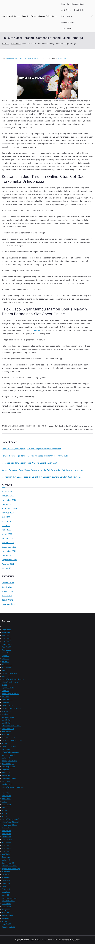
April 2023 (6, 530)
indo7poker (6, 714)
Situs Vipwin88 (7, 915)
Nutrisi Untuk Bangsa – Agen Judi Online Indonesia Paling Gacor (29, 16)
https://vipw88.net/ (9, 673)
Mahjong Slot (7, 839)
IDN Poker (6, 872)
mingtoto (5, 653)
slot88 (4, 743)
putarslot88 (6, 805)
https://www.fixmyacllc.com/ (13, 679)
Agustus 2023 (8, 513)
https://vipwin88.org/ (10, 682)
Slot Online (66, 10)
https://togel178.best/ (10, 822)
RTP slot (37, 330)
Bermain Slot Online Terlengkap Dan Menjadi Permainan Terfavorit (31, 449)
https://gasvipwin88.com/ (12, 740)
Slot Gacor (6, 632)
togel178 (5, 659)
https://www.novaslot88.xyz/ (13, 787)
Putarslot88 (6, 904)
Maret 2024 (7, 491)
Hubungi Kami (77, 4)
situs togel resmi (8, 755)
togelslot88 (6, 807)
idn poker (5, 662)
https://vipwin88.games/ (11, 708)
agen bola (6, 918)
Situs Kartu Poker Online (11, 726)
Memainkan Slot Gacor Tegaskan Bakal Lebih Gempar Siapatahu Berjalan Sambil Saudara (41, 477)
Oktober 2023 (8, 504)
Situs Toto (6, 772)
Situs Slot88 (6, 837)
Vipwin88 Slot (7, 699)
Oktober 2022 (8, 555)
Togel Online (79, 10)
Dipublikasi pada (33, 58)
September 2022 (9, 560)
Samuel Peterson (12, 58)
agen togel (6, 892)
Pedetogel (6, 889)
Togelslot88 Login (9, 778)
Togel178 (5, 702)
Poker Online (67, 16)
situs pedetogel (8, 764)
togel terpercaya (8, 767)
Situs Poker (6, 775)
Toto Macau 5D (8, 729)
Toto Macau (6, 650)
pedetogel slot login (9, 761)
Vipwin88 (5, 635)
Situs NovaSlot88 (8, 927)
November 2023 (9, 500)
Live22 (4, 802)
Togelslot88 (6, 630)
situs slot (5, 813)
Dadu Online (6, 857)
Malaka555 (6, 676)
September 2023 (9, 508)
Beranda (65, 4)
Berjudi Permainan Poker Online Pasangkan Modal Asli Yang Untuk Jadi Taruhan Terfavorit (42, 470)
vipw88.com (6, 711)
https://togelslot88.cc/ (10, 694)
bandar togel (7, 784)
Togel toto (6, 883)
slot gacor (6, 816)
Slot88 (4, 685)
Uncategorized (8, 604)
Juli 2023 (6, 517)
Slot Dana (5, 691)
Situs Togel (6, 886)
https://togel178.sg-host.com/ (9, 826)
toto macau (6, 781)
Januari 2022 (8, 568)
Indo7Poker (6, 720)
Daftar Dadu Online (9, 866)
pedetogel (6, 758)
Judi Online (66, 28)
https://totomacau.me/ (10, 752)
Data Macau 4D (8, 863)
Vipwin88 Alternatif (9, 898)
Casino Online (67, 22)
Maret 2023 (7, 534)
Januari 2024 (8, 496)
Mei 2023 (6, 525)
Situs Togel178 (7, 705)
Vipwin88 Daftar (8, 688)
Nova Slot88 (7, 644)
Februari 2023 (8, 538)
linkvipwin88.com (8, 737)
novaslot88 (6, 749)
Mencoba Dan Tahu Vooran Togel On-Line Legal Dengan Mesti (29, 463)
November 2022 (9, 551)
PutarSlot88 (6, 638)
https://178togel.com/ (10, 819)
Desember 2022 (9, 547)
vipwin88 (5, 697)
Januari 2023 (8, 542)
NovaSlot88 (6, 641)
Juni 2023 (6, 521)
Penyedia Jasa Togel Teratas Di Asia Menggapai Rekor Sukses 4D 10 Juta (35, 456)
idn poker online (8, 717)
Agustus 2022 (8, 564)
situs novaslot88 (8, 901)
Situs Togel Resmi (9, 746)
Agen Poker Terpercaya (11, 869)
